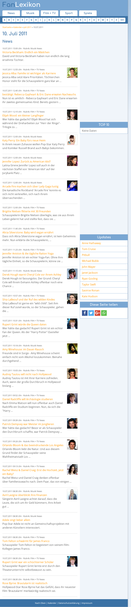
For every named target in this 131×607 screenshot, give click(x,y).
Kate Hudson (90, 296)
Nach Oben (40, 603)
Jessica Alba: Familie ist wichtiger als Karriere (29, 73)
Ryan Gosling (90, 278)
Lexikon (21, 4)
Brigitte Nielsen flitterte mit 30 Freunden (26, 211)
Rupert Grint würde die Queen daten (24, 324)
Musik (30, 13)
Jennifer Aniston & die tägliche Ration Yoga (28, 253)
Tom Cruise (89, 249)
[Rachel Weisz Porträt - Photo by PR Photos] (72, 469)
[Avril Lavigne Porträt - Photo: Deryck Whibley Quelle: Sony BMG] (72, 494)
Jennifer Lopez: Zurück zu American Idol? (26, 161)
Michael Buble (90, 261)
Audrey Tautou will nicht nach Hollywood (26, 374)
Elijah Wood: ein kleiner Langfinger (23, 115)
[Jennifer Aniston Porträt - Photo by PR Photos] (72, 253)
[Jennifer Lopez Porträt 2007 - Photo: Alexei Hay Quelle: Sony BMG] (72, 161)
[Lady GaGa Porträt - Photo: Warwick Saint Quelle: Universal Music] (72, 186)
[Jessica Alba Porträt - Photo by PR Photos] (72, 72)
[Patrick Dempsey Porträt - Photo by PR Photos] (72, 423)
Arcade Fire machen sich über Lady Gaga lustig (30, 186)
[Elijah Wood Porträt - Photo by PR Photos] (72, 115)
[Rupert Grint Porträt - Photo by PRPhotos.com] (72, 324)
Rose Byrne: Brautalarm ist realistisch (24, 583)
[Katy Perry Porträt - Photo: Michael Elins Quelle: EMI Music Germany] (72, 139)
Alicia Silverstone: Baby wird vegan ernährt (28, 232)
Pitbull (86, 255)
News (11, 13)
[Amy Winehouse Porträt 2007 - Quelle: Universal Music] (72, 348)
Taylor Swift (89, 284)
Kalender (17, 27)
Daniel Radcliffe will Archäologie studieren (27, 399)
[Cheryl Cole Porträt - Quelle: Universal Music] (72, 274)
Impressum (86, 603)
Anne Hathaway (91, 243)
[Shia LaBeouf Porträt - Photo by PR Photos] (72, 299)
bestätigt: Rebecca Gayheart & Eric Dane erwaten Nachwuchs (39, 94)
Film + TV (49, 13)
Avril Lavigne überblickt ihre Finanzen (24, 495)
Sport (69, 13)
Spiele (88, 13)
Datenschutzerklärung (68, 603)
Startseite (7, 27)
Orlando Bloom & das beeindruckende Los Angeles (32, 445)
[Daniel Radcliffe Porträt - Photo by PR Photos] (72, 398)
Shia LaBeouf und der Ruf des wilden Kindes (28, 299)
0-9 (122, 19)
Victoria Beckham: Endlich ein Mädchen (26, 52)
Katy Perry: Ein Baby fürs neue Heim (24, 140)
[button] (85, 313)
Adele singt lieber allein (16, 520)
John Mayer (89, 267)
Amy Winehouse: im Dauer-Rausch (23, 349)
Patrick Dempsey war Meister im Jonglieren (28, 424)
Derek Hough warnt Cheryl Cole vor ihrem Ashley (31, 274)
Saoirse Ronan (90, 290)
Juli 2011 (27, 27)
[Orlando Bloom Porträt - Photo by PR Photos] (72, 444)
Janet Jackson (90, 272)
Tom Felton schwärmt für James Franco (26, 541)
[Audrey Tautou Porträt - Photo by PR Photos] (72, 373)
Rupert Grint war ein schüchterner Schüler (28, 562)
